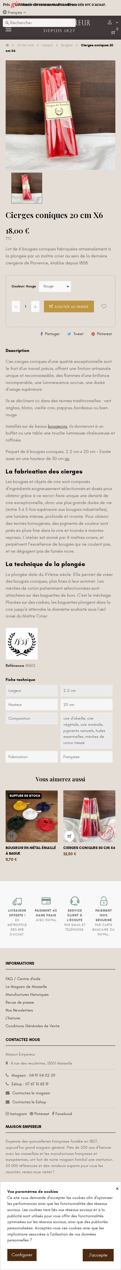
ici (67, 458)
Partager (52, 333)
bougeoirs (57, 426)
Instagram (18, 1113)
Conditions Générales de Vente (33, 1026)
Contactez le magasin (31, 1093)
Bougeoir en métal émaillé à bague (31, 851)
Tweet (78, 333)
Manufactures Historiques (27, 994)
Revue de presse (20, 1002)
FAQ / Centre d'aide (23, 978)
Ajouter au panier (71, 307)
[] (12, 836)
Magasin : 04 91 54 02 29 (33, 1075)
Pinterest (104, 333)
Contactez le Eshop (29, 1102)
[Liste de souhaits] (103, 306)
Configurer (22, 1254)
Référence (15, 665)
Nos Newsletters (19, 1010)
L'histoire (13, 1018)
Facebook (63, 1113)
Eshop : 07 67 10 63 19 (30, 1084)
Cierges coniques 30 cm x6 (89, 848)
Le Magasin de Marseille (26, 986)
